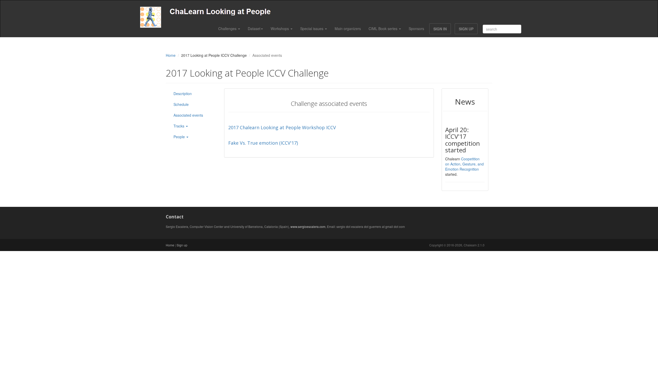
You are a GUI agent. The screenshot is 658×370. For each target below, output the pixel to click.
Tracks (179, 125)
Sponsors (416, 28)
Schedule (181, 104)
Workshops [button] (280, 28)
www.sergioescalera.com (307, 226)
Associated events (188, 115)
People (179, 136)
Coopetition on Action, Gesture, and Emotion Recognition (464, 164)
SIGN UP (466, 28)
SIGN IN (440, 28)
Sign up (182, 245)
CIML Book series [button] (383, 28)
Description (182, 93)
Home (171, 55)
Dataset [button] (254, 28)
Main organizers (348, 28)
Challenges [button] (227, 28)
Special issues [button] (312, 28)
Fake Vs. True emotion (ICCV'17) (263, 143)
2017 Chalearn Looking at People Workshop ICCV (282, 127)
